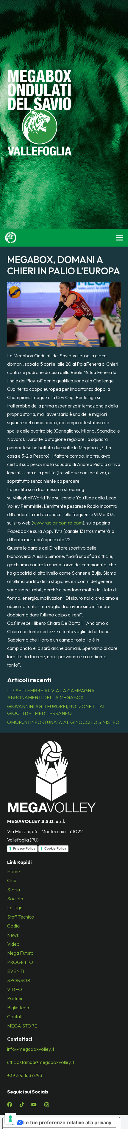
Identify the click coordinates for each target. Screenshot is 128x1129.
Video (13, 944)
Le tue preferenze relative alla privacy (67, 1122)
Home (13, 871)
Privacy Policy (24, 848)
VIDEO (14, 989)
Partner (15, 998)
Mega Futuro (20, 953)
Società (15, 899)
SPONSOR (18, 980)
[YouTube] (34, 1104)
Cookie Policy (55, 848)
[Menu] (119, 237)
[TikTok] (22, 1104)
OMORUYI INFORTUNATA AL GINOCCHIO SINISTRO (63, 722)
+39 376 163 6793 (24, 1075)
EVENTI (15, 971)
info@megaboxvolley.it (30, 1049)
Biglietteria (18, 1007)
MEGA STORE (22, 1026)
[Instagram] (46, 1105)
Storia (13, 890)
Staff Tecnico (20, 917)
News (13, 935)
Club (11, 880)
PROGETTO (20, 962)
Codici (13, 926)
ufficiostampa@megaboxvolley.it (40, 1062)
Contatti (15, 1016)
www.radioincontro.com (58, 523)
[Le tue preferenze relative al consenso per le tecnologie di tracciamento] (10, 1118)
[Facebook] (9, 1104)
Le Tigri (15, 907)
